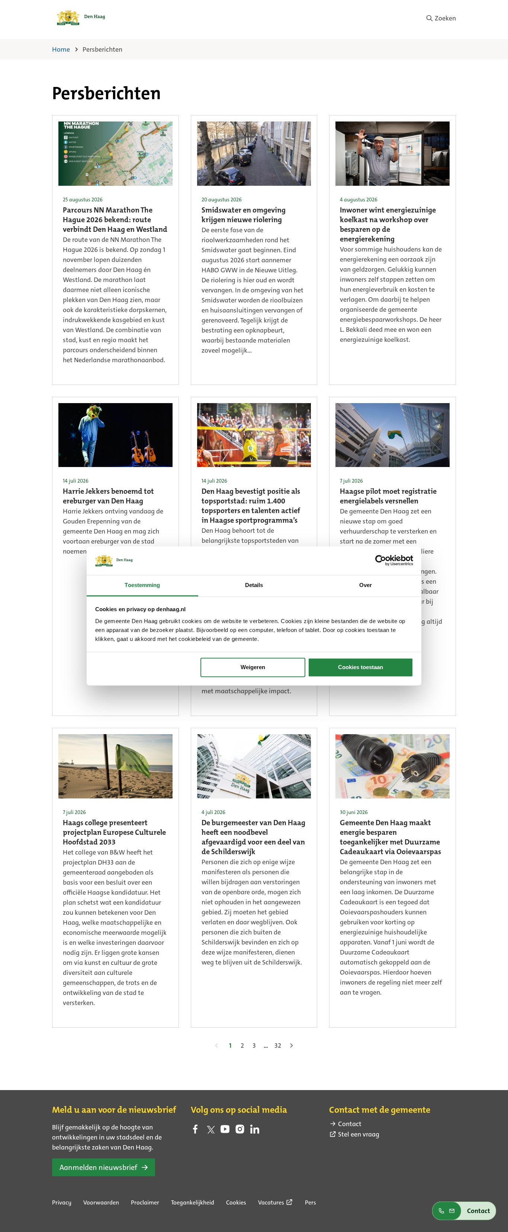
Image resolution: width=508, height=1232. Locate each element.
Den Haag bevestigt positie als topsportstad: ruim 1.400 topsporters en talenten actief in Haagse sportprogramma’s (251, 506)
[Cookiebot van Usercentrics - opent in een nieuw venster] (380, 560)
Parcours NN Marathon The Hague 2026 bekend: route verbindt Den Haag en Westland (115, 220)
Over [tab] (365, 585)
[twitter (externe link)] (210, 1131)
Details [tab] (254, 585)
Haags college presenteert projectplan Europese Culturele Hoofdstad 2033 (114, 833)
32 (277, 1045)
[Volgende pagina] (291, 1045)
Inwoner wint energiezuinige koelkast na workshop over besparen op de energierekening (388, 225)
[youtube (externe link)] (225, 1131)
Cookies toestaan (360, 667)
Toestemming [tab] (142, 585)
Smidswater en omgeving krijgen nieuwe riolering (244, 215)
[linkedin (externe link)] (254, 1131)
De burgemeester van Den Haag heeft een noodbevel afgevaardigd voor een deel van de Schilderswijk (253, 838)
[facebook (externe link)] (195, 1131)
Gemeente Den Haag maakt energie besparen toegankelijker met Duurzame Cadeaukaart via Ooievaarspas (390, 838)
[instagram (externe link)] (239, 1131)
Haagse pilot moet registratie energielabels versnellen (388, 496)
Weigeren (253, 667)
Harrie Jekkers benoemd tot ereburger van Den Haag (108, 496)
